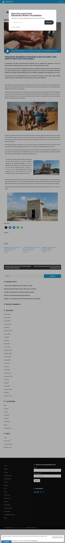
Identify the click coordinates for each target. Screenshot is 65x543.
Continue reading (15, 27)
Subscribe (49, 22)
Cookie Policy (34, 540)
